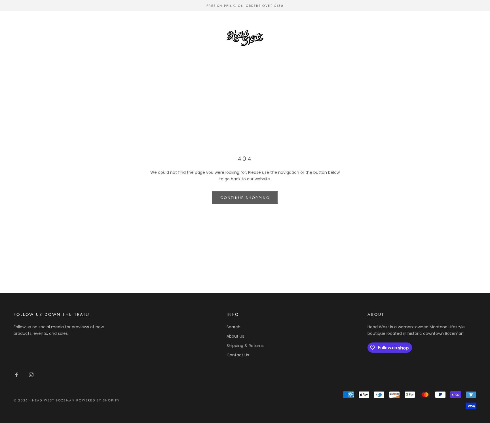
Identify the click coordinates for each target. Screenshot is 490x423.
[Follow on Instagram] (31, 375)
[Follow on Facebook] (16, 375)
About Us (235, 336)
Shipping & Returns (245, 345)
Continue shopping (245, 197)
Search (233, 327)
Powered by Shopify (98, 400)
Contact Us (238, 355)
